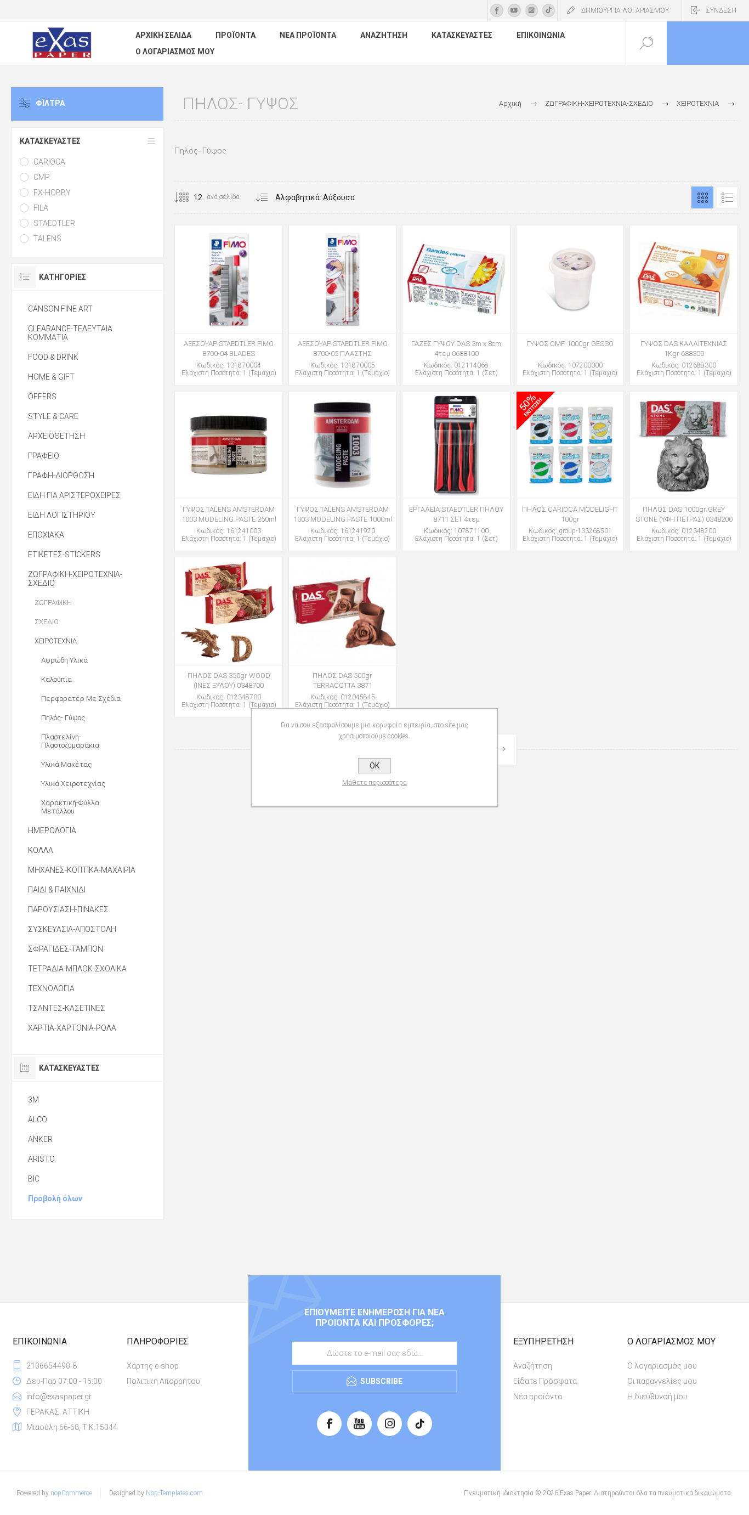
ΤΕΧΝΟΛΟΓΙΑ (51, 988)
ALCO (37, 1119)
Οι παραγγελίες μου (662, 1381)
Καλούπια (56, 679)
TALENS (47, 238)
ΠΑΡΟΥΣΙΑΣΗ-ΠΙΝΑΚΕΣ (68, 909)
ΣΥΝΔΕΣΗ (721, 10)
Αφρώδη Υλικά (64, 660)
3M (33, 1099)
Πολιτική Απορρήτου (163, 1381)
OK (374, 765)
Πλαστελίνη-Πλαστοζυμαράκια (70, 741)
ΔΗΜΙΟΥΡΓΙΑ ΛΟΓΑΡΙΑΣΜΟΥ (625, 10)
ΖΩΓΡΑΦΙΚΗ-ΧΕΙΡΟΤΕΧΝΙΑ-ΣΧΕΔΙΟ (75, 578)
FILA (40, 207)
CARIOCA (49, 161)
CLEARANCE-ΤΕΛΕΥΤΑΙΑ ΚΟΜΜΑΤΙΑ (70, 333)
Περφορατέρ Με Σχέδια (81, 698)
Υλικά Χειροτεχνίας (73, 783)
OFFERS (42, 396)
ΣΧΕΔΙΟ (47, 622)
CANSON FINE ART (60, 308)
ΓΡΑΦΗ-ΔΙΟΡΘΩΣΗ (61, 475)
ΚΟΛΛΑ (40, 850)
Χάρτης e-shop (153, 1365)
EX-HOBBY (52, 192)
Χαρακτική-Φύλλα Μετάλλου (70, 807)
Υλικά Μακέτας (66, 764)
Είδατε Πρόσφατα (545, 1381)
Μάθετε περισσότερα (374, 783)
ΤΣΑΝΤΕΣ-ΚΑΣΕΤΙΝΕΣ (66, 1008)
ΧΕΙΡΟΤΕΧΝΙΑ (56, 641)
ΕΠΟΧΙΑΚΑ (46, 534)
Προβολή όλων (55, 1198)
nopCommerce (71, 1493)
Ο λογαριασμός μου (662, 1365)
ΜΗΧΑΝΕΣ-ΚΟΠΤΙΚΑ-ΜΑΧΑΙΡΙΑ (81, 870)
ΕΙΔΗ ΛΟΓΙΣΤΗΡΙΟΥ (61, 515)
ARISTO (41, 1159)
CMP (41, 177)
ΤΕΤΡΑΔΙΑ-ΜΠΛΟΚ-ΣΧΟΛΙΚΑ (77, 968)
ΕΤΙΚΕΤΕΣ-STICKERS (64, 554)
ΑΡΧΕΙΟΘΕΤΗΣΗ (56, 436)
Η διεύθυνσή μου (657, 1396)
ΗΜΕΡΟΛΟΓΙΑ (52, 830)
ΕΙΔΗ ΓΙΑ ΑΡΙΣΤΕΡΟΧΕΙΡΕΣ (74, 495)
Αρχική (510, 103)
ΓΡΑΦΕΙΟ (43, 455)
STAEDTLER (54, 223)
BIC (33, 1178)
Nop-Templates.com (174, 1493)
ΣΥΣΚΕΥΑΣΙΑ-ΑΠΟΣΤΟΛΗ (72, 929)
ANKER (40, 1139)
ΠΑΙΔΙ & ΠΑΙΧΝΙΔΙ (57, 889)
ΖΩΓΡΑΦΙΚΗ (53, 602)
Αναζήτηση (532, 1365)
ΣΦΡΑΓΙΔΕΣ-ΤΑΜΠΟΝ (65, 949)
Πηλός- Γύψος (63, 718)
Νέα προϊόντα (537, 1396)
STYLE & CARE (53, 416)
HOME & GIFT (51, 376)
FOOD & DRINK (53, 357)
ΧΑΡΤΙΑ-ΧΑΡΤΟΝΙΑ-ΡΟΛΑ (72, 1028)
